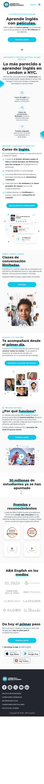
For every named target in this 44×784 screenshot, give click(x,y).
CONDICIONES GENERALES (12, 697)
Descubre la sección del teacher (22, 363)
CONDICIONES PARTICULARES (13, 704)
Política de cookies (10, 708)
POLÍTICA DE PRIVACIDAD (11, 693)
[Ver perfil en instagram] (10, 687)
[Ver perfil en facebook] (4, 687)
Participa (22, 285)
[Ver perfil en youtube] (21, 687)
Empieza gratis (22, 40)
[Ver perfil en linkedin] (27, 687)
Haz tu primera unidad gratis (22, 206)
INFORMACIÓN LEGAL (10, 701)
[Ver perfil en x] (15, 687)
